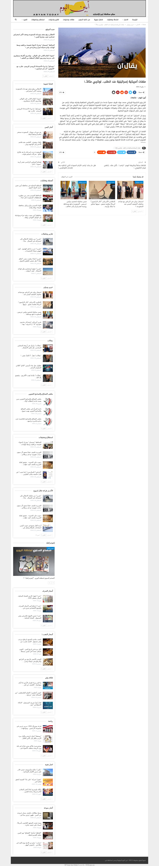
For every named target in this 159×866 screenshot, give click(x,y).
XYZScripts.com (90, 865)
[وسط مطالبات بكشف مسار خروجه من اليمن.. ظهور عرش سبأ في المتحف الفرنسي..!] (48, 815)
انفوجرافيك (50, 548)
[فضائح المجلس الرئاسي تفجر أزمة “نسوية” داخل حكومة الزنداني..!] (48, 165)
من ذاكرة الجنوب (84, 19)
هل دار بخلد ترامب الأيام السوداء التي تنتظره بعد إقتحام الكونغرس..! (77, 166)
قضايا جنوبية (98, 19)
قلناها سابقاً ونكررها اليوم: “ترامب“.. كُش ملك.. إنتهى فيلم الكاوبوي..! (125, 166)
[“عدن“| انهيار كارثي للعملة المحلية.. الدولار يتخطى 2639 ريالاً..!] (48, 598)
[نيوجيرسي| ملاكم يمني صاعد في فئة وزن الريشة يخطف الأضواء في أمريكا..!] (48, 749)
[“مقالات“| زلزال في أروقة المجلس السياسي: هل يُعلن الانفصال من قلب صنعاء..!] (48, 348)
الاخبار (126, 19)
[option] (34, 564)
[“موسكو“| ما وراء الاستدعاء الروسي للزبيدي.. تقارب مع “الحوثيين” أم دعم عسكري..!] (48, 111)
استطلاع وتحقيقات (37, 19)
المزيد (25, 19)
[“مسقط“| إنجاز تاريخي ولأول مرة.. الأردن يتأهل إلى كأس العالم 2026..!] (48, 739)
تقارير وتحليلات (54, 19)
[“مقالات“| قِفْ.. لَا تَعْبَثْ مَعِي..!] (48, 358)
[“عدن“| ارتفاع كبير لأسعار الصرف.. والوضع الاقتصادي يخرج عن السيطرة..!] (48, 608)
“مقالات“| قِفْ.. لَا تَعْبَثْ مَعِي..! (31, 355)
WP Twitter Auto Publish (71, 865)
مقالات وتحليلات (68, 19)
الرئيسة (134, 19)
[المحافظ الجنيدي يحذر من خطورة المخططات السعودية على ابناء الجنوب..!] (48, 198)
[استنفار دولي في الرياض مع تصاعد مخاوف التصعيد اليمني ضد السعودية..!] (130, 190)
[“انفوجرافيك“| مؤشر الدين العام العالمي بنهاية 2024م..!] (34, 561)
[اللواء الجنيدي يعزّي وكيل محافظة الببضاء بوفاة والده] (48, 208)
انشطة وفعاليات (112, 19)
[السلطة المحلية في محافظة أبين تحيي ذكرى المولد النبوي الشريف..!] (48, 188)
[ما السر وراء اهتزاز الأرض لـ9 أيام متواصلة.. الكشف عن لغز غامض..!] (48, 685)
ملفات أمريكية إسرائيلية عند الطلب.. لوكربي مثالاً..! (127, 148)
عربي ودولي (139, 182)
